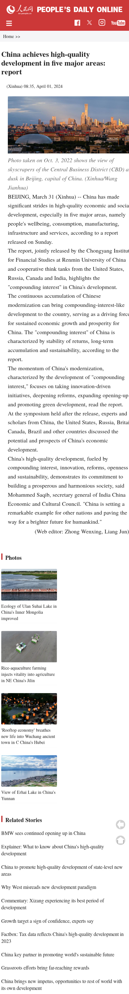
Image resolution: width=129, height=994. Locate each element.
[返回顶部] (120, 840)
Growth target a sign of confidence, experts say (47, 920)
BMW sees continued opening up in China (43, 833)
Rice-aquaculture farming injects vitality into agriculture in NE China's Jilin (28, 674)
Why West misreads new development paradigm (48, 887)
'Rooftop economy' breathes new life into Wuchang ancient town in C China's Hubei (28, 736)
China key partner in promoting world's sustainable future (57, 954)
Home (8, 36)
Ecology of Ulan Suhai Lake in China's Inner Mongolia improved (29, 612)
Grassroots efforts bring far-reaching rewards (45, 967)
